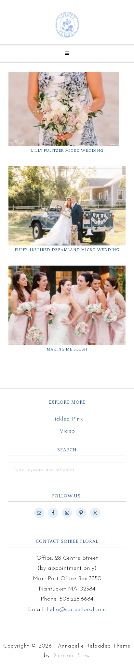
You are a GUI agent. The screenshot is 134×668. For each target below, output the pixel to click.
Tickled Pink (67, 419)
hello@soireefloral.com (76, 610)
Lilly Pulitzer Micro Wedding (67, 151)
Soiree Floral (67, 25)
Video (67, 431)
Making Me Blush (67, 349)
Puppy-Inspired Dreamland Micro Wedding (67, 250)
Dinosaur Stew (71, 655)
